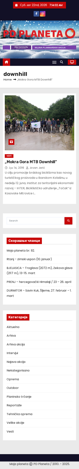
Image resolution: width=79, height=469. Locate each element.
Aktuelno (13, 327)
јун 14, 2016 (17, 168)
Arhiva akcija (16, 344)
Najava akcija (16, 362)
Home (7, 79)
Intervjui (12, 353)
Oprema (13, 379)
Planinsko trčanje (19, 397)
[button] (62, 62)
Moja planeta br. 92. (21, 250)
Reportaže (14, 405)
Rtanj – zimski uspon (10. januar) (29, 259)
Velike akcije (15, 423)
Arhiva (11, 336)
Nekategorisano (18, 370)
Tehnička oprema (19, 414)
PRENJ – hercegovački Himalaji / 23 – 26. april (39, 282)
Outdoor (13, 388)
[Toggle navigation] (54, 62)
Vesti (9, 156)
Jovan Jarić (37, 168)
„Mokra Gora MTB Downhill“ (31, 161)
